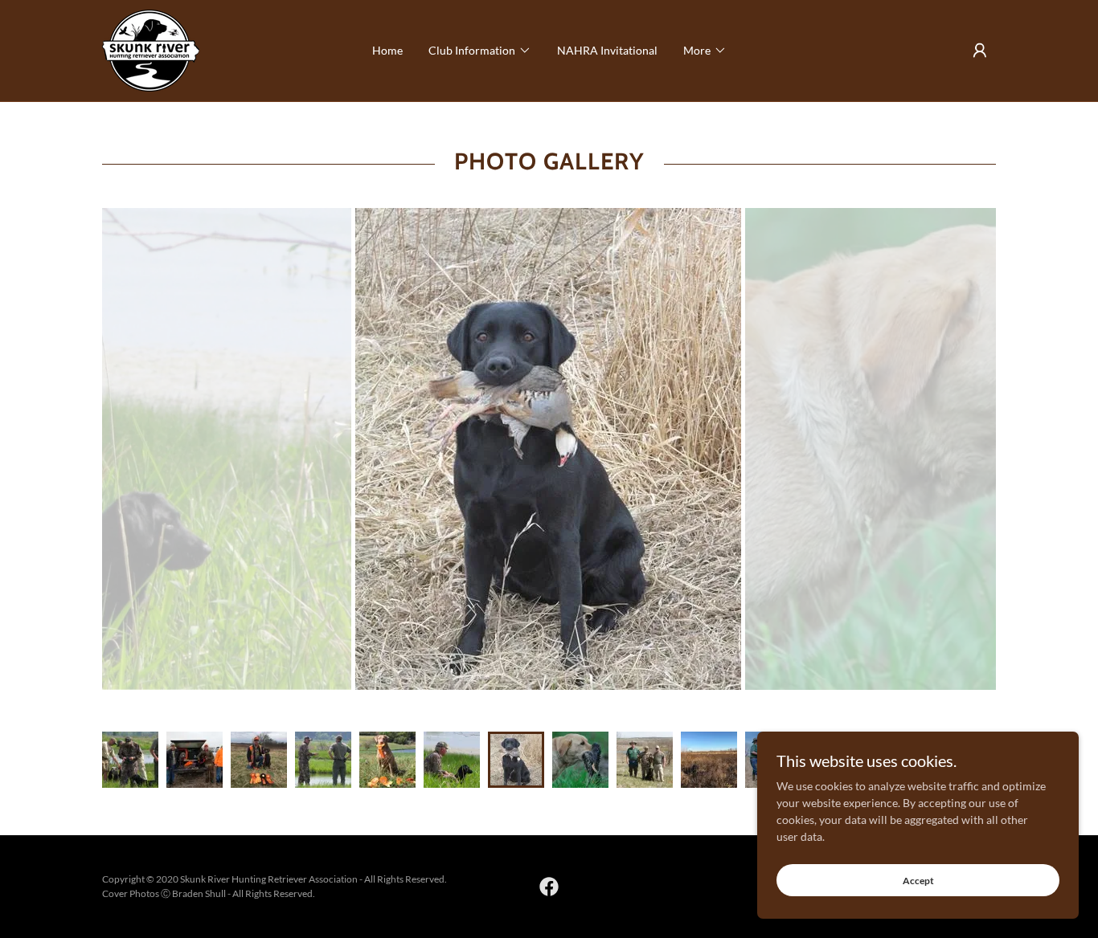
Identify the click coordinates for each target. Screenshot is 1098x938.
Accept (918, 881)
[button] (479, 50)
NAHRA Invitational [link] (607, 50)
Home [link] (387, 50)
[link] (150, 49)
